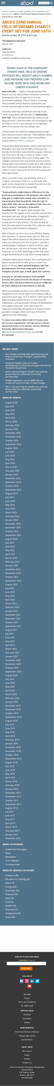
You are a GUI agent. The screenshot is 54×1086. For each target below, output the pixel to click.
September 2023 (13, 535)
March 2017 (11, 827)
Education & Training (15, 879)
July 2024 (9, 497)
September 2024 (13, 489)
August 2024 (11, 493)
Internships (27, 1019)
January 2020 (11, 701)
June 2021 (10, 637)
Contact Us (27, 1063)
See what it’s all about (23, 140)
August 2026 (11, 402)
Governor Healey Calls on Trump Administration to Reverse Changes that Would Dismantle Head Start (28, 365)
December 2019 (13, 705)
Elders (8, 883)
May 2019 (10, 732)
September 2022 (13, 580)
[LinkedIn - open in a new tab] (32, 981)
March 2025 (11, 467)
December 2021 (13, 614)
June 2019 (10, 728)
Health (8, 905)
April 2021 (10, 645)
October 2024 (11, 486)
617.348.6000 (27, 1078)
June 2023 (10, 546)
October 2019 (11, 713)
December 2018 (13, 747)
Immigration (11, 913)
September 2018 (13, 758)
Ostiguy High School (27, 1036)
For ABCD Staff (27, 1006)
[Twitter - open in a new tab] (37, 981)
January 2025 (11, 474)
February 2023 (12, 561)
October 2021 (11, 622)
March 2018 (11, 781)
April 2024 (10, 508)
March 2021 (11, 648)
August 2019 (11, 720)
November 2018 (13, 751)
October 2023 (11, 531)
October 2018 (11, 754)
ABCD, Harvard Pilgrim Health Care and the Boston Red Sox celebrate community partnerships (26, 374)
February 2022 (12, 607)
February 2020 (12, 698)
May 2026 (10, 414)
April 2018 (10, 777)
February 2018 (12, 785)
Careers (27, 1059)
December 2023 (13, 523)
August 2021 (11, 630)
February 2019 (12, 739)
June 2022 (10, 592)
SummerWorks (27, 1040)
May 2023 (10, 550)
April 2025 (10, 463)
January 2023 (11, 565)
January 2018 (11, 789)
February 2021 (12, 652)
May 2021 (10, 641)
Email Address (27, 960)
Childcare (9, 875)
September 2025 (13, 444)
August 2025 (11, 448)
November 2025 (13, 436)
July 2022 (9, 588)
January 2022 (11, 611)
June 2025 (10, 455)
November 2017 (13, 796)
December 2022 (13, 569)
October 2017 (11, 800)
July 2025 (9, 451)
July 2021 (9, 633)
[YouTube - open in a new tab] (29, 986)
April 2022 (10, 599)
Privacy (27, 998)
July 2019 (9, 724)
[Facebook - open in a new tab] (22, 981)
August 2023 (11, 539)
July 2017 (9, 811)
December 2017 (13, 792)
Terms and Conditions (27, 1002)
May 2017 (10, 819)
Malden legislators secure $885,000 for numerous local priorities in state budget (25, 381)
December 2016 (13, 838)
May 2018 (10, 773)
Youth (8, 917)
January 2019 (11, 743)
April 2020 (10, 690)
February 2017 (12, 830)
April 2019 (10, 736)
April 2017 (10, 823)
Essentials (10, 890)
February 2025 (12, 470)
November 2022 (13, 573)
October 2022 (11, 577)
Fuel (7, 901)
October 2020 (11, 667)
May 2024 (10, 504)
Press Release (12, 860)
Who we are (27, 1051)
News (8, 853)
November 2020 (13, 664)
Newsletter (10, 856)
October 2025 (11, 440)
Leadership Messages (16, 849)
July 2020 (9, 679)
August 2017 (11, 808)
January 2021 (11, 656)
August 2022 (11, 584)
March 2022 (11, 603)
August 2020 (11, 675)
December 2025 (13, 433)
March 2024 (11, 512)
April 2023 (10, 554)
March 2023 (11, 558)
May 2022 (10, 595)
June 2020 (10, 683)
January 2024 (11, 520)
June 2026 (10, 410)
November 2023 (13, 527)
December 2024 (13, 478)
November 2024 (13, 482)
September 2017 (13, 804)
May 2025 (10, 459)
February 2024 (12, 516)
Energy (8, 886)
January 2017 (11, 834)
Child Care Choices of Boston (27, 1032)
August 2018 (11, 762)
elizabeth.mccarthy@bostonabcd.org (20, 332)
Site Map (27, 994)
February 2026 (12, 425)
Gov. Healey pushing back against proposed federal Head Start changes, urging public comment (26, 356)
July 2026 (9, 406)
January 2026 (11, 429)
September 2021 (13, 626)
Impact (27, 1055)
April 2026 (10, 417)
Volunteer (27, 1015)
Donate (27, 1022)
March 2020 (11, 694)
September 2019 (13, 717)
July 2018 (9, 766)
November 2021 (13, 618)
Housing (9, 909)
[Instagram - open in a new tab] (27, 981)
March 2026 (11, 421)
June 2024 (10, 501)
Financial (9, 894)
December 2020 (13, 660)
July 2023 (9, 542)
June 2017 (10, 815)
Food (7, 898)
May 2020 (10, 686)
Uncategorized (12, 864)
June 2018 (10, 770)
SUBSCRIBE (26, 968)
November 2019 (13, 709)
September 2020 (13, 671)
